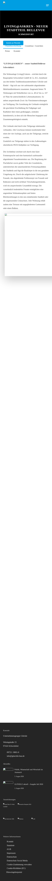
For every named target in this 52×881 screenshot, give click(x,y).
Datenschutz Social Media (17, 861)
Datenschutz (11, 857)
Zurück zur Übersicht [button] (13, 43)
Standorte (10, 845)
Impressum (11, 853)
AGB (8, 849)
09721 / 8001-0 (13, 752)
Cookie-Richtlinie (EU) (15, 868)
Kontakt (9, 841)
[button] (47, 5)
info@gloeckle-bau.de (15, 756)
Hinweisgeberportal (14, 872)
